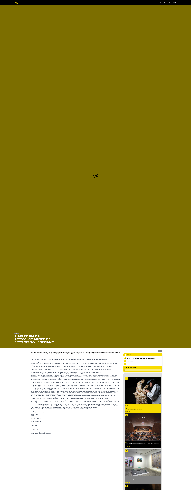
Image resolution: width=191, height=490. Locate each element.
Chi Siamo (169, 2)
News (165, 2)
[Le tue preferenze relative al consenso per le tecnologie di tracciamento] (189, 488)
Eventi (161, 2)
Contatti (174, 2)
